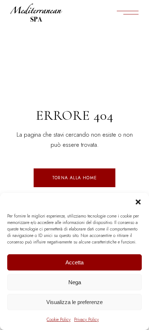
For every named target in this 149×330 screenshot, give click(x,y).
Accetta (74, 262)
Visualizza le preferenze (74, 302)
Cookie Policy (59, 319)
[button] (138, 202)
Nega (74, 282)
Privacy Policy (86, 319)
